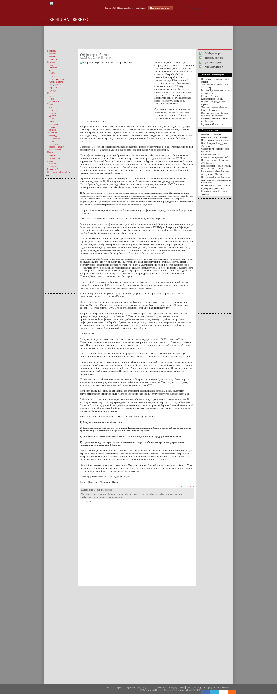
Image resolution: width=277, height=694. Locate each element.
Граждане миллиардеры (212, 115)
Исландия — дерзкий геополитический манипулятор (215, 136)
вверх (88, 501)
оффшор (153, 493)
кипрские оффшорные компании (131, 493)
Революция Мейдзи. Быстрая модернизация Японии (215, 173)
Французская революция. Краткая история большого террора (214, 191)
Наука (182, 687)
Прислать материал (160, 8)
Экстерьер (173, 687)
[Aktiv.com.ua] (69, 13)
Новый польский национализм (215, 185)
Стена (152, 687)
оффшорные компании (171, 493)
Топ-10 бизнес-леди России (214, 107)
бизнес (80, 19)
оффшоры (86, 496)
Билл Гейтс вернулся (211, 110)
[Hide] (233, 692)
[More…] (230, 692)
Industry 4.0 (199, 687)
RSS (114, 8)
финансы (120, 496)
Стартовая (134, 8)
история (102, 493)
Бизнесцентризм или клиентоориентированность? (214, 156)
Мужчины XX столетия (212, 124)
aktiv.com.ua (187, 486)
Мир (139, 687)
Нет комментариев (214, 57)
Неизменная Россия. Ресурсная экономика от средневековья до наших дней (216, 180)
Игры (145, 687)
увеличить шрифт (213, 62)
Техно (189, 687)
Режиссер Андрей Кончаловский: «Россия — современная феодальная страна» (213, 100)
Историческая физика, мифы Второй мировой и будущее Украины (215, 143)
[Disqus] (137, 635)
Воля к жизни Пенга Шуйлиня (215, 113)
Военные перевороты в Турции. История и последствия (216, 167)
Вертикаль (130, 687)
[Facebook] (205, 692)
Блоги (143, 8)
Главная (110, 687)
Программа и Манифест (218, 687)
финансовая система (103, 496)
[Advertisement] (138, 35)
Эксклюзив (161, 687)
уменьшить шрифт (214, 66)
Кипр (110, 493)
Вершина (59, 19)
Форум (107, 8)
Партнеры (123, 8)
